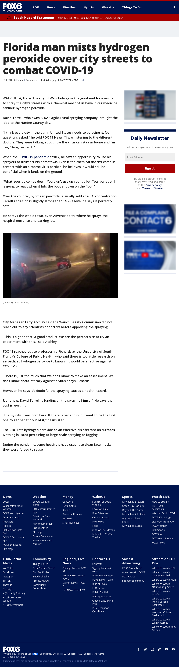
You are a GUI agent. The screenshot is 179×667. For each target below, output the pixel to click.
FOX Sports (158, 530)
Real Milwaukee (101, 513)
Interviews (98, 521)
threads (159, 649)
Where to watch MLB (164, 579)
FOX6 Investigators (13, 513)
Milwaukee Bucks (132, 525)
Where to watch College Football (161, 574)
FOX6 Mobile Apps (102, 575)
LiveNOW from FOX (163, 521)
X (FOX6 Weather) (13, 604)
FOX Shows (158, 542)
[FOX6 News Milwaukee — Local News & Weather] (14, 7)
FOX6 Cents (69, 505)
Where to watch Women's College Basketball (162, 612)
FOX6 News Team (102, 579)
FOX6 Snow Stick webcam (42, 542)
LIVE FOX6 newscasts (158, 507)
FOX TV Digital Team (13, 80)
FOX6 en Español (12, 544)
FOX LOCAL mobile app (13, 539)
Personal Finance (72, 514)
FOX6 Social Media (12, 561)
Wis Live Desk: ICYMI (164, 513)
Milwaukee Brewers (133, 501)
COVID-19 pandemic (34, 157)
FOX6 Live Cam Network (41, 518)
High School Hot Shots (131, 520)
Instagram (8, 576)
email (173, 649)
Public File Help (100, 592)
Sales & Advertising (131, 561)
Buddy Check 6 (41, 576)
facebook (138, 649)
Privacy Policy (154, 185)
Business (67, 518)
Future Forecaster (43, 536)
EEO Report (98, 588)
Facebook (8, 572)
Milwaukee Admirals (133, 514)
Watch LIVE (161, 497)
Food (95, 525)
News (7, 497)
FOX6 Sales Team (132, 568)
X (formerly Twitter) (14, 593)
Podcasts (8, 521)
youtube (166, 649)
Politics (7, 525)
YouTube (8, 568)
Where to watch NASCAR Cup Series (163, 585)
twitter (145, 649)
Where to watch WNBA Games (161, 621)
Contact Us (101, 559)
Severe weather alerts (41, 503)
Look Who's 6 (100, 509)
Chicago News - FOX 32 (74, 569)
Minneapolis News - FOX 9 (73, 577)
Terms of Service (152, 188)
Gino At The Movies (103, 530)
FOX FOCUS (129, 576)
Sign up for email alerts (101, 569)
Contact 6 (67, 501)
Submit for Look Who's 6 (101, 503)
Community (42, 559)
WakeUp (98, 497)
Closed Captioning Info (102, 602)
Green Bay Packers (133, 505)
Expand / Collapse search (174, 7)
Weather (39, 497)
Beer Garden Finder (44, 568)
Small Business (70, 522)
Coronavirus (32, 80)
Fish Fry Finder (41, 572)
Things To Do (40, 564)
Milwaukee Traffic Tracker (102, 535)
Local (6, 501)
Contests (97, 564)
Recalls (66, 510)
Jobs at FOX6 (99, 583)
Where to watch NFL (163, 568)
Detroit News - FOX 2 (73, 584)
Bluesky (7, 589)
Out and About (100, 517)
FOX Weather (40, 528)
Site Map (8, 548)
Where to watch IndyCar (161, 593)
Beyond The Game (133, 510)
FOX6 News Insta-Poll (13, 531)
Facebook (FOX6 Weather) (12, 599)
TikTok (6, 580)
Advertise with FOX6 (133, 572)
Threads (7, 585)
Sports (127, 497)
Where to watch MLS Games (164, 628)
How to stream (160, 501)
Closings (37, 532)
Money (67, 497)
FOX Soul (157, 534)
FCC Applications (101, 596)
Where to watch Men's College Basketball (161, 601)
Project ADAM (41, 580)
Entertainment (11, 517)
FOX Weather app (43, 523)
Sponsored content (133, 580)
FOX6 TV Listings (161, 517)
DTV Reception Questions (100, 609)
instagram (152, 649)
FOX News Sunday (162, 538)
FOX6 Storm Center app (44, 510)
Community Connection (39, 586)
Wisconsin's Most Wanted (13, 507)
